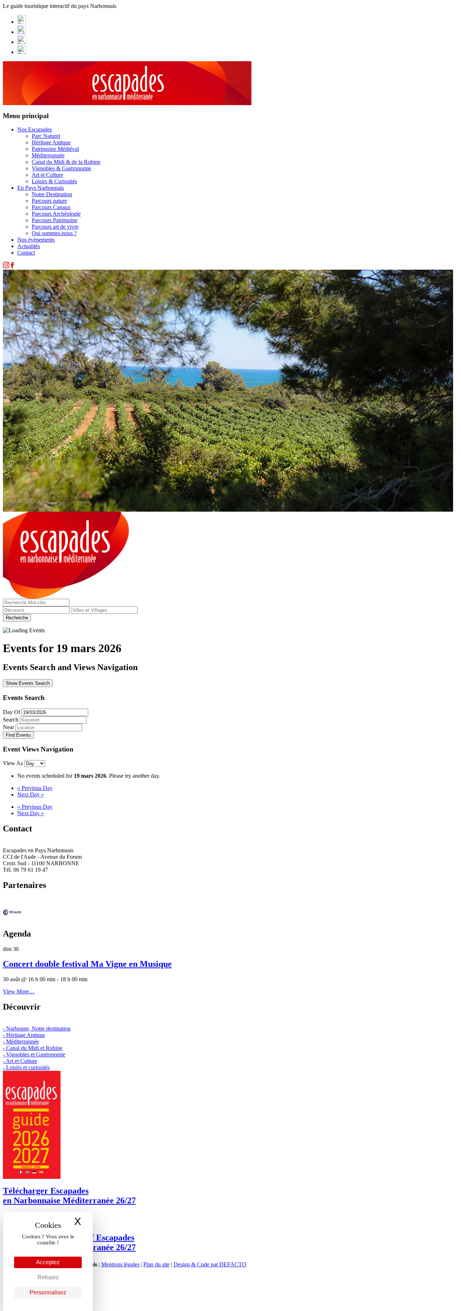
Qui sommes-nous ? (54, 233)
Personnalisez (48, 1292)
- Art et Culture (20, 1061)
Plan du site (156, 1264)
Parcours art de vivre (55, 227)
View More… (19, 991)
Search (10, 720)
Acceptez (48, 1262)
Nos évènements (36, 240)
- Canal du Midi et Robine (32, 1048)
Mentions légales (120, 1264)
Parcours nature (49, 201)
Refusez (48, 1277)
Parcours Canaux (51, 207)
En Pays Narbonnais (40, 188)
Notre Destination (52, 194)
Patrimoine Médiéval (55, 149)
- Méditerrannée (21, 1041)
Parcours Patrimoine (54, 220)
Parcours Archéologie (56, 214)
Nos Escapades (34, 129)
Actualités (28, 246)
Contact (26, 253)
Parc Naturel (46, 136)
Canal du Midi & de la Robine (66, 162)
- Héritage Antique (24, 1035)
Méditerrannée (48, 155)
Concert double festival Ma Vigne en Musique (87, 964)
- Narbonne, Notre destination (37, 1028)
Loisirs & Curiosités (54, 181)
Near (8, 727)
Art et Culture (47, 175)
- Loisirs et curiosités (26, 1067)
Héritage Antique (51, 142)
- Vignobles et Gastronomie (34, 1054)
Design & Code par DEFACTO (210, 1264)
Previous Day (35, 788)
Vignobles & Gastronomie (61, 168)
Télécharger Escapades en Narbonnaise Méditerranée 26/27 (69, 1195)
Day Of (11, 712)
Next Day (30, 794)
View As (13, 763)
